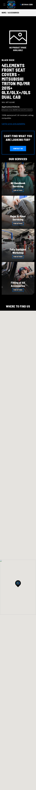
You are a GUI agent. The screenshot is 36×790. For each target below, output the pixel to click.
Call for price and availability (13, 124)
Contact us (18, 149)
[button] (4, 4)
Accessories (13, 13)
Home (4, 13)
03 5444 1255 (27, 4)
